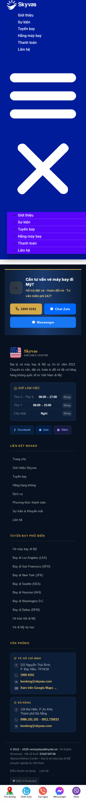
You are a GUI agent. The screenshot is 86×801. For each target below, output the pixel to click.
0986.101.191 (29, 719)
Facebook (24, 429)
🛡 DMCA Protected (24, 781)
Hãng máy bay (30, 35)
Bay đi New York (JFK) (26, 575)
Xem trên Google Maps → (38, 688)
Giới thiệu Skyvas (23, 468)
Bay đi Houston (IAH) (25, 592)
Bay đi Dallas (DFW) (25, 610)
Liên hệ (24, 49)
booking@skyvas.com (36, 681)
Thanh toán (27, 42)
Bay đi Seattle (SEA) (25, 584)
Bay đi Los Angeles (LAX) (28, 557)
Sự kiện (24, 22)
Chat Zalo (62, 309)
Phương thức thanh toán (28, 502)
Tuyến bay (26, 29)
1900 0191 (28, 309)
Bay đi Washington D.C (27, 601)
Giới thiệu (25, 15)
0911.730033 (50, 719)
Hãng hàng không (23, 485)
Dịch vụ (16, 494)
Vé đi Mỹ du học (22, 627)
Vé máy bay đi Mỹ (23, 549)
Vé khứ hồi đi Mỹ (23, 618)
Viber (64, 429)
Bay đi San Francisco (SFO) (30, 566)
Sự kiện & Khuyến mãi (26, 511)
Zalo (46, 429)
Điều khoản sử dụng (23, 771)
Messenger (45, 322)
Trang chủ (18, 459)
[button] (43, 132)
